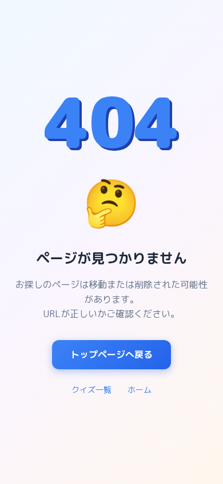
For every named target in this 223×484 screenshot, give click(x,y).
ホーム (140, 389)
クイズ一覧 (91, 389)
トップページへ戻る (111, 354)
